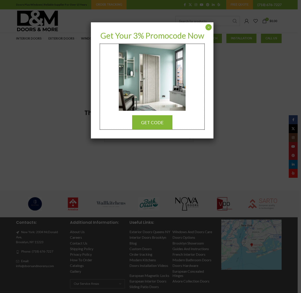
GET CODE (152, 122)
